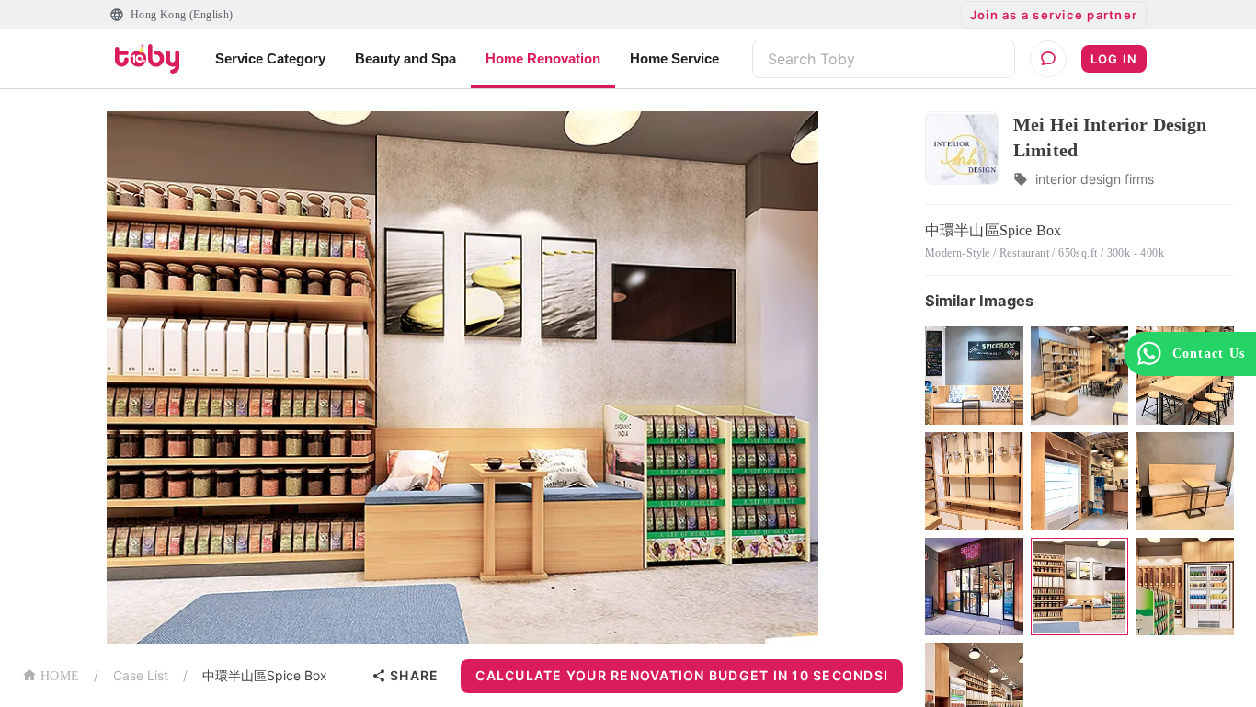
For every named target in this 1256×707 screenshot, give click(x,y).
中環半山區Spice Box (264, 675)
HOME (59, 676)
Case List (140, 675)
